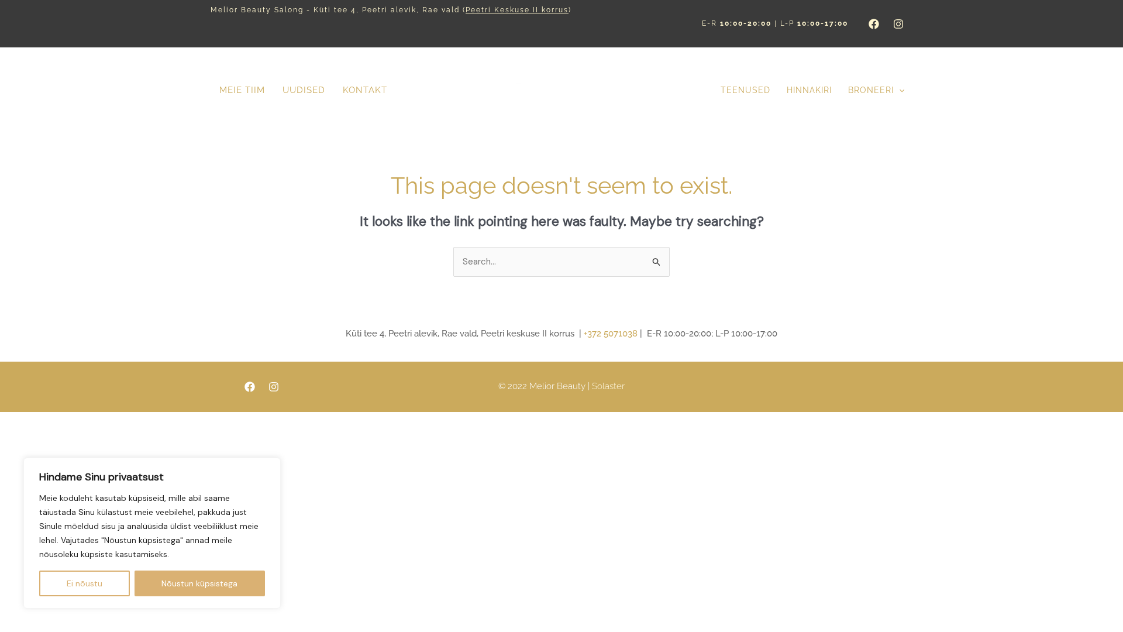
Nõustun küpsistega (199, 583)
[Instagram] (898, 24)
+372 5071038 (611, 333)
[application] (899, 90)
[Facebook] (874, 24)
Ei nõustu (84, 583)
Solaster (608, 386)
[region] (152, 533)
